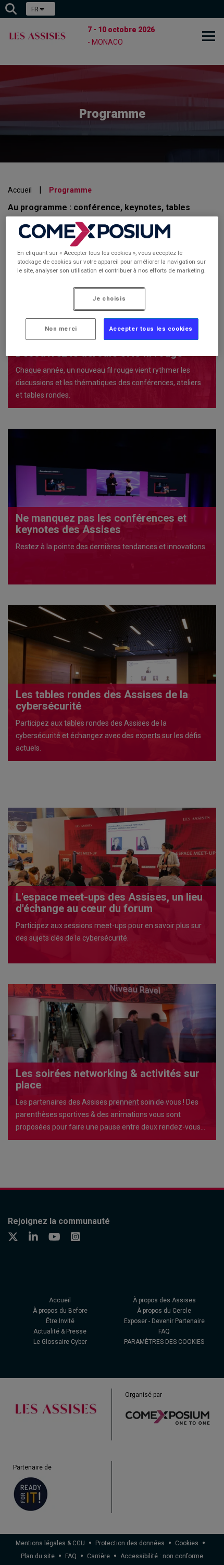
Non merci (61, 328)
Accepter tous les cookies (151, 328)
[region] (112, 286)
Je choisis (109, 298)
